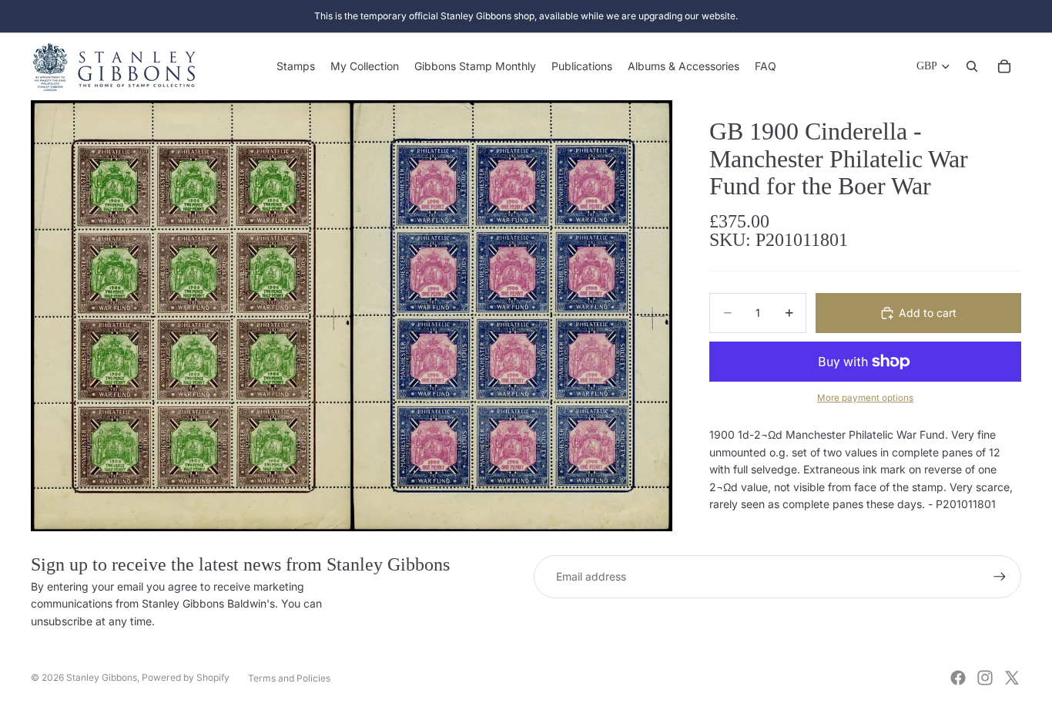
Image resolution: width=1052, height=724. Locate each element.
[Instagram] (985, 677)
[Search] (972, 66)
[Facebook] (958, 677)
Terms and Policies (289, 678)
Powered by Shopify (185, 677)
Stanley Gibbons (101, 677)
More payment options (865, 397)
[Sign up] (999, 576)
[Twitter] (1012, 677)
